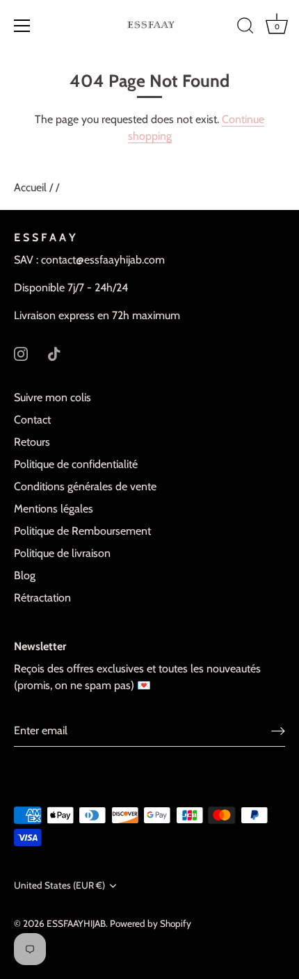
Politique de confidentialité (76, 464)
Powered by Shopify (150, 923)
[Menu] (22, 25)
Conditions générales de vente (85, 486)
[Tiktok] (54, 352)
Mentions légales (53, 508)
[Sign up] (278, 730)
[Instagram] (21, 352)
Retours (32, 441)
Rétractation (42, 597)
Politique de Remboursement (82, 530)
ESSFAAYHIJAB (76, 923)
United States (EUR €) (59, 885)
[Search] (245, 28)
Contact (32, 419)
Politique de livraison (62, 553)
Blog (24, 575)
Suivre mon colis (52, 397)
